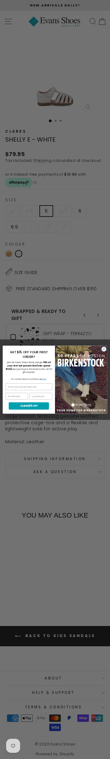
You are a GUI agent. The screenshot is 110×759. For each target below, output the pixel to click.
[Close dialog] (103, 348)
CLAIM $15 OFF (29, 405)
